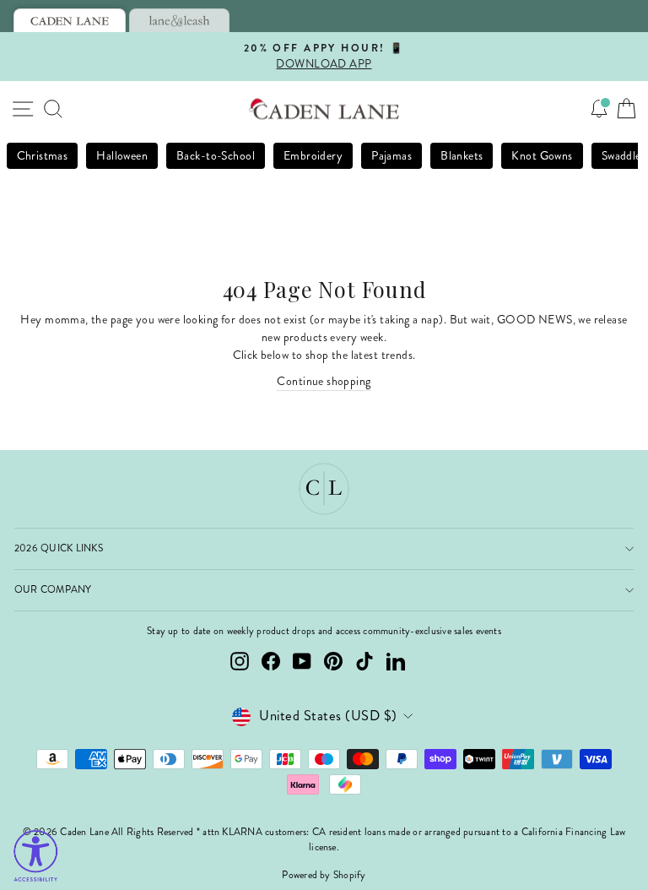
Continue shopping (323, 381)
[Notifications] (599, 109)
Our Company (53, 590)
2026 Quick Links (58, 548)
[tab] (70, 20)
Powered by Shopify (323, 875)
